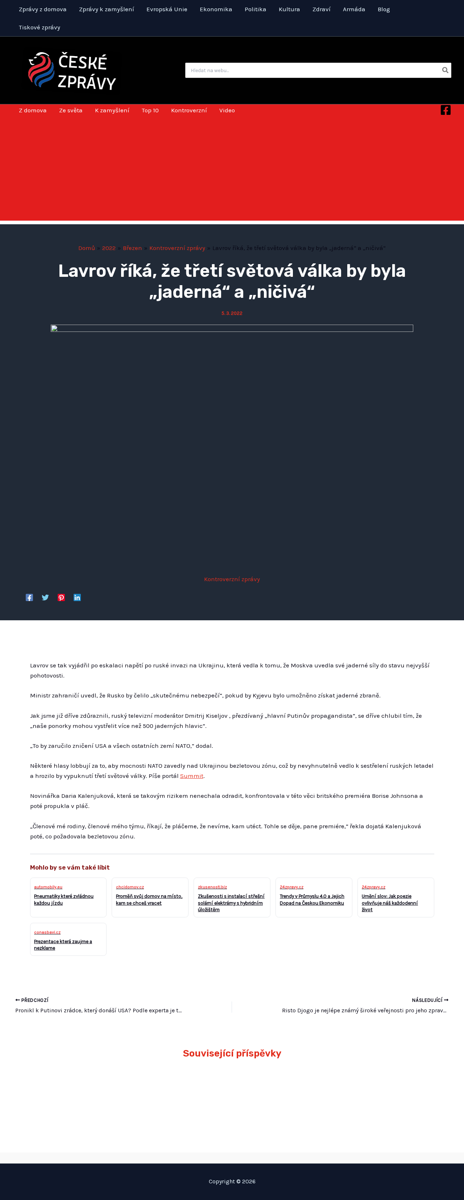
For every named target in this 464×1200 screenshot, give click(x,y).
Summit (191, 775)
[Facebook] (445, 110)
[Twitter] (45, 597)
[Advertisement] (232, 170)
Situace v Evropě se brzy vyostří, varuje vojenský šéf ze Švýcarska (383, 1091)
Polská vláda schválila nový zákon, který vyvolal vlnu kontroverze (284, 1091)
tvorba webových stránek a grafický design (232, 1157)
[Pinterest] (61, 597)
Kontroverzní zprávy (232, 579)
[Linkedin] (77, 597)
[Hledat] (446, 70)
